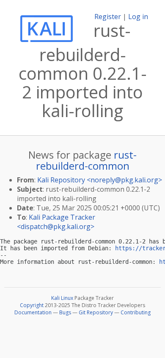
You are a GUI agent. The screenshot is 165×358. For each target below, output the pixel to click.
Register (107, 16)
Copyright (32, 305)
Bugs (65, 312)
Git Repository (96, 312)
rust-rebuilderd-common (86, 160)
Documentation (33, 312)
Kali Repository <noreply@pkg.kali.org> (99, 180)
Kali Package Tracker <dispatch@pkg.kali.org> (56, 222)
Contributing (136, 312)
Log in (138, 16)
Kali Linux (62, 298)
